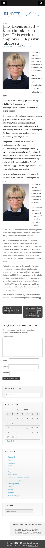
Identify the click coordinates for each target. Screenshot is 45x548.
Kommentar (7, 337)
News (4, 23)
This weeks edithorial (16, 481)
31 (27, 437)
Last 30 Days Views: (23, 530)
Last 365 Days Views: (24, 533)
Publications (12, 475)
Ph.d (9, 472)
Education (12, 487)
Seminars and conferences (18, 478)
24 (27, 432)
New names (12, 469)
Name (5, 361)
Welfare (11, 493)
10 (27, 423)
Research (11, 457)
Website (5, 373)
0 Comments (27, 47)
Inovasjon (11, 463)
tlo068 (6, 47)
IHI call (10, 490)
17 (27, 428)
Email (5, 367)
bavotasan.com (33, 545)
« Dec (7, 441)
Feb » (13, 441)
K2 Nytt (21, 543)
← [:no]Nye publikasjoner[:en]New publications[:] (12, 310)
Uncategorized (13, 484)
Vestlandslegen (14, 496)
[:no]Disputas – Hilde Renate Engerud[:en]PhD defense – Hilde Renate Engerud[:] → (33, 312)
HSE (9, 460)
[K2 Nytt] (22, 12)
